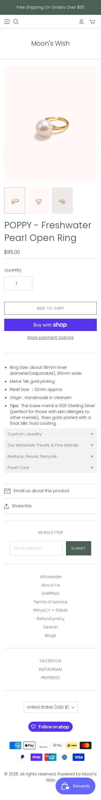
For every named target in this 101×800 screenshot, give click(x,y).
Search (50, 627)
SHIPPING (50, 593)
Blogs (50, 635)
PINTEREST (50, 678)
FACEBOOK (50, 661)
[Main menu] (7, 22)
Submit (78, 548)
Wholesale (50, 577)
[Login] (81, 22)
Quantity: (13, 270)
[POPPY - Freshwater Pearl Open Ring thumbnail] (14, 200)
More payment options (50, 337)
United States (48, 707)
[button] (50, 433)
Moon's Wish (50, 43)
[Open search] (16, 22)
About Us (50, 585)
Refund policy (51, 618)
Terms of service (51, 602)
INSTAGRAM (50, 669)
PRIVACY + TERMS (50, 610)
